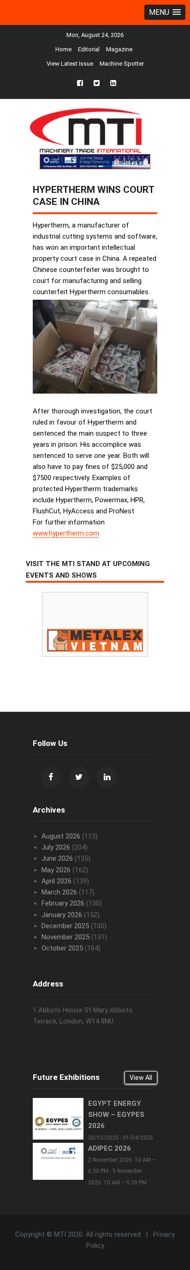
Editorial (89, 49)
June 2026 (57, 858)
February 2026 (63, 903)
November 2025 (65, 937)
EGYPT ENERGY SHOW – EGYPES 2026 (116, 1114)
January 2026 (62, 915)
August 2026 (61, 836)
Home (63, 49)
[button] (164, 12)
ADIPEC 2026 (109, 1148)
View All (141, 1077)
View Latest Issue (70, 63)
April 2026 (56, 881)
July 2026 (56, 847)
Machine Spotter (122, 63)
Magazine (119, 49)
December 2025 (65, 926)
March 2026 (59, 892)
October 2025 (62, 948)
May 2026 (56, 870)
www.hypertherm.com (66, 533)
